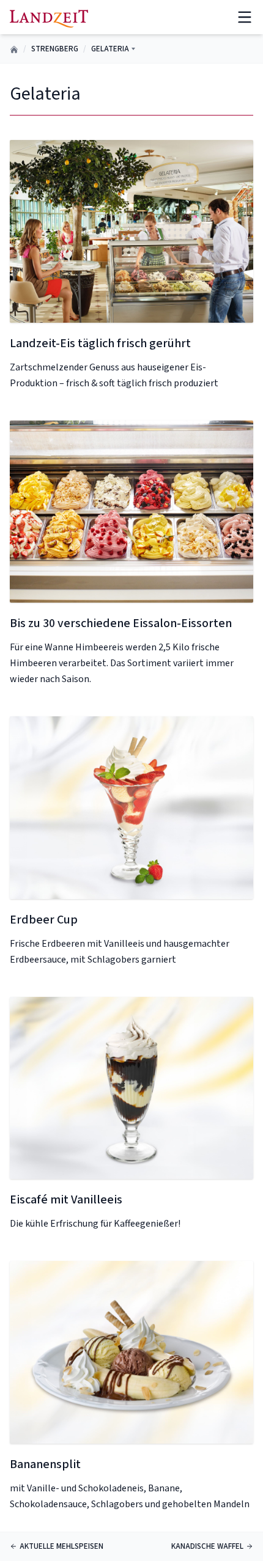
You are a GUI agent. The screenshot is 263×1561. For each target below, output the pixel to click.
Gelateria (110, 48)
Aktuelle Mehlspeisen (61, 1546)
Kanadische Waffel (207, 1546)
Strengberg (54, 48)
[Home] (49, 17)
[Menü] (244, 17)
